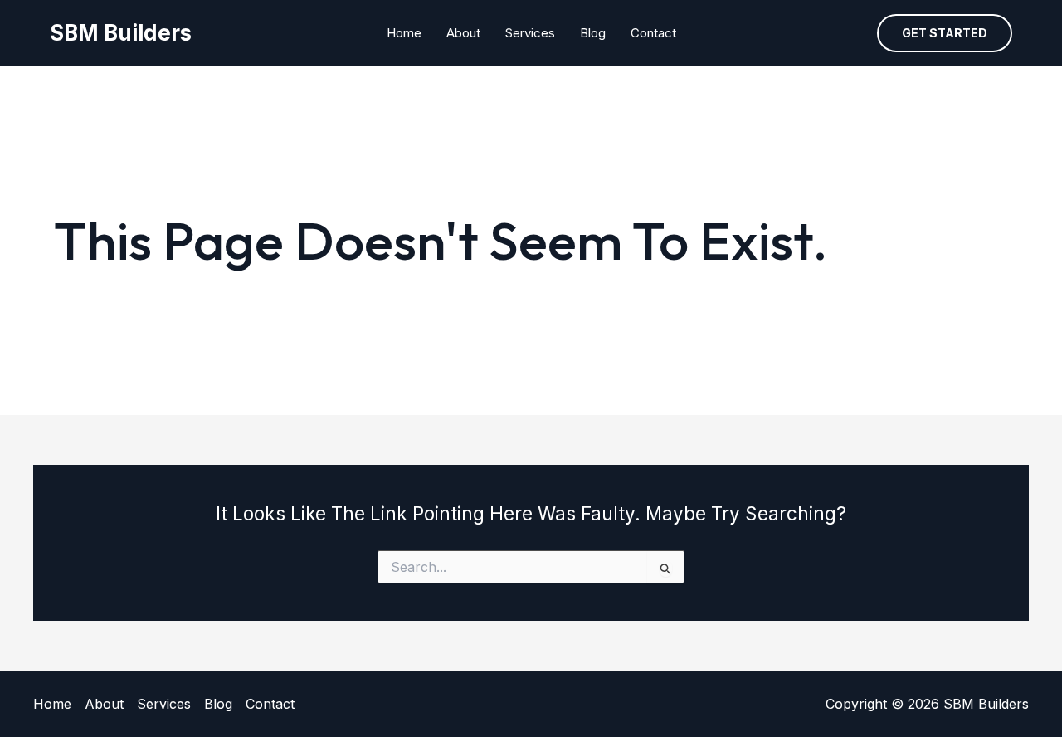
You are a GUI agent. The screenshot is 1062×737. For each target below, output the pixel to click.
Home (404, 33)
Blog (593, 33)
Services (530, 33)
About (463, 33)
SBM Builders (121, 33)
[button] (944, 33)
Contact (653, 33)
